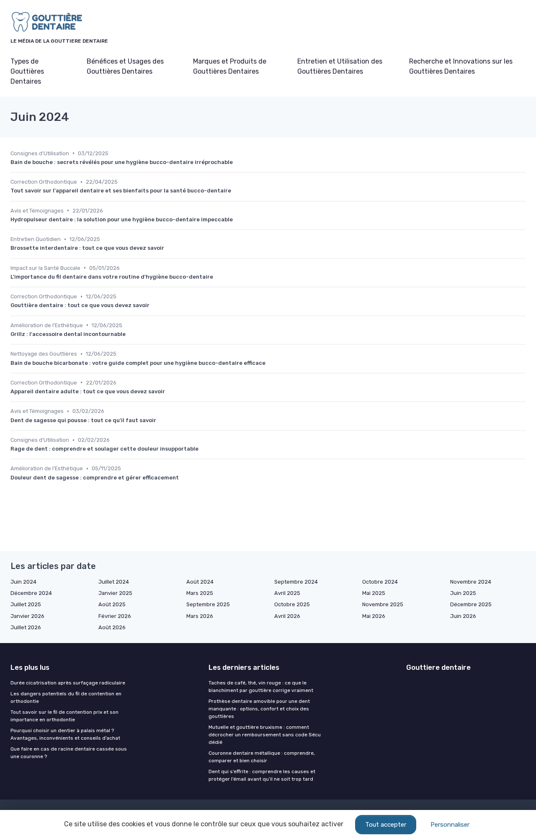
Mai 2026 (373, 616)
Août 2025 (112, 604)
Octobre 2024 (380, 582)
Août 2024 (200, 582)
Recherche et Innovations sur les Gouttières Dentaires (461, 66)
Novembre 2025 (382, 604)
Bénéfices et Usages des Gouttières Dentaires (125, 66)
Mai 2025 (373, 593)
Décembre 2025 (471, 604)
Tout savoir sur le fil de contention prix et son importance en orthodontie (64, 716)
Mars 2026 (199, 616)
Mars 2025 (199, 593)
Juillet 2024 (113, 582)
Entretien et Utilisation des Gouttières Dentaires (339, 66)
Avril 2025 (287, 593)
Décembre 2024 (31, 593)
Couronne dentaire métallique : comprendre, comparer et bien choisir (262, 757)
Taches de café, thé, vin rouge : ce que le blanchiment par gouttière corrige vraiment (261, 686)
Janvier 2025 (115, 593)
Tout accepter (385, 824)
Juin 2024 (23, 582)
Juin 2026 (463, 616)
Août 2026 (112, 627)
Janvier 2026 (27, 616)
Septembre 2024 (296, 582)
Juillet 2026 (25, 627)
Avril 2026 (287, 616)
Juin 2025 (463, 593)
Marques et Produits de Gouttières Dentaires (229, 66)
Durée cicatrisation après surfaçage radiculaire (67, 683)
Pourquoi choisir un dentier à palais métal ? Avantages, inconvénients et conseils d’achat (65, 734)
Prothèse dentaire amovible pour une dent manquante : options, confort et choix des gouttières (259, 708)
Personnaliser (449, 824)
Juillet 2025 (25, 604)
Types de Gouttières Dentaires (27, 71)
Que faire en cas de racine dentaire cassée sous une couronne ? (68, 752)
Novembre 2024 (470, 582)
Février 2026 (114, 616)
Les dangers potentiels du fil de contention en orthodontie (65, 697)
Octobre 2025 (292, 604)
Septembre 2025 (208, 604)
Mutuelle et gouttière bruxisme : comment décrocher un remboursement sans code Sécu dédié (265, 734)
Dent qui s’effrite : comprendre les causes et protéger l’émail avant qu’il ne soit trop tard (262, 775)
